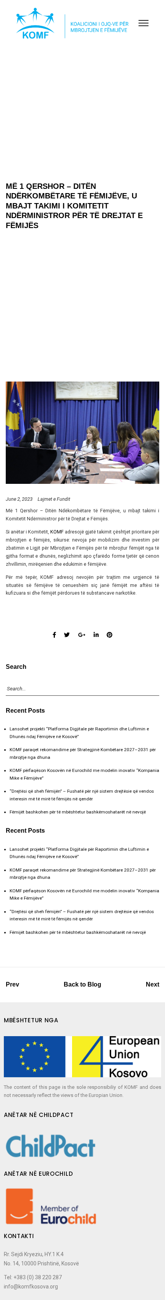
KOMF (57, 532)
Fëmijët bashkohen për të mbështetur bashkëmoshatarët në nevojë (78, 812)
